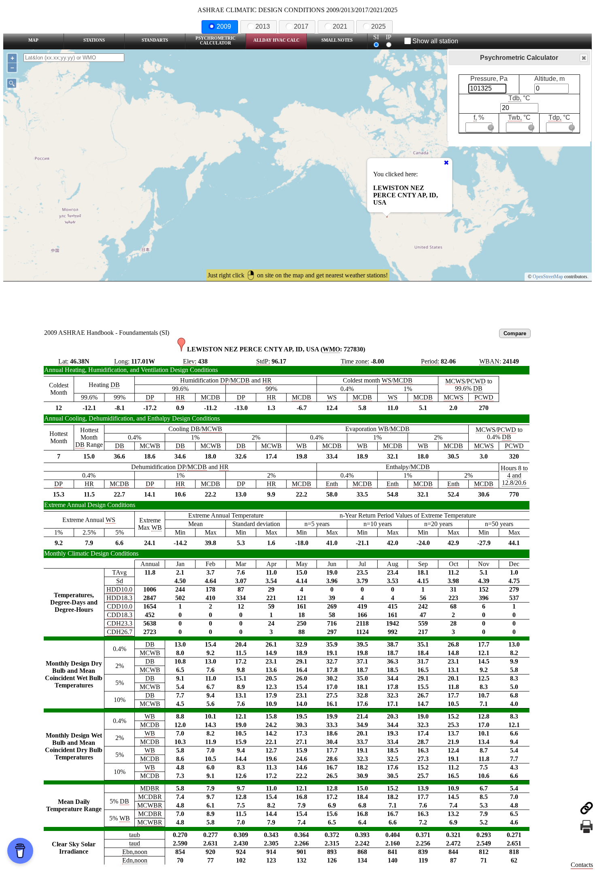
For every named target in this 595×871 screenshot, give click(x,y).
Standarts (155, 40)
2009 (224, 26)
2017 (301, 26)
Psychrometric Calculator (216, 40)
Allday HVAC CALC (276, 40)
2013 (262, 26)
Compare (515, 333)
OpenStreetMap (548, 276)
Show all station (435, 41)
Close (584, 58)
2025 (378, 26)
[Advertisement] (297, 303)
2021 (340, 26)
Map (33, 40)
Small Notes (337, 40)
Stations (94, 40)
